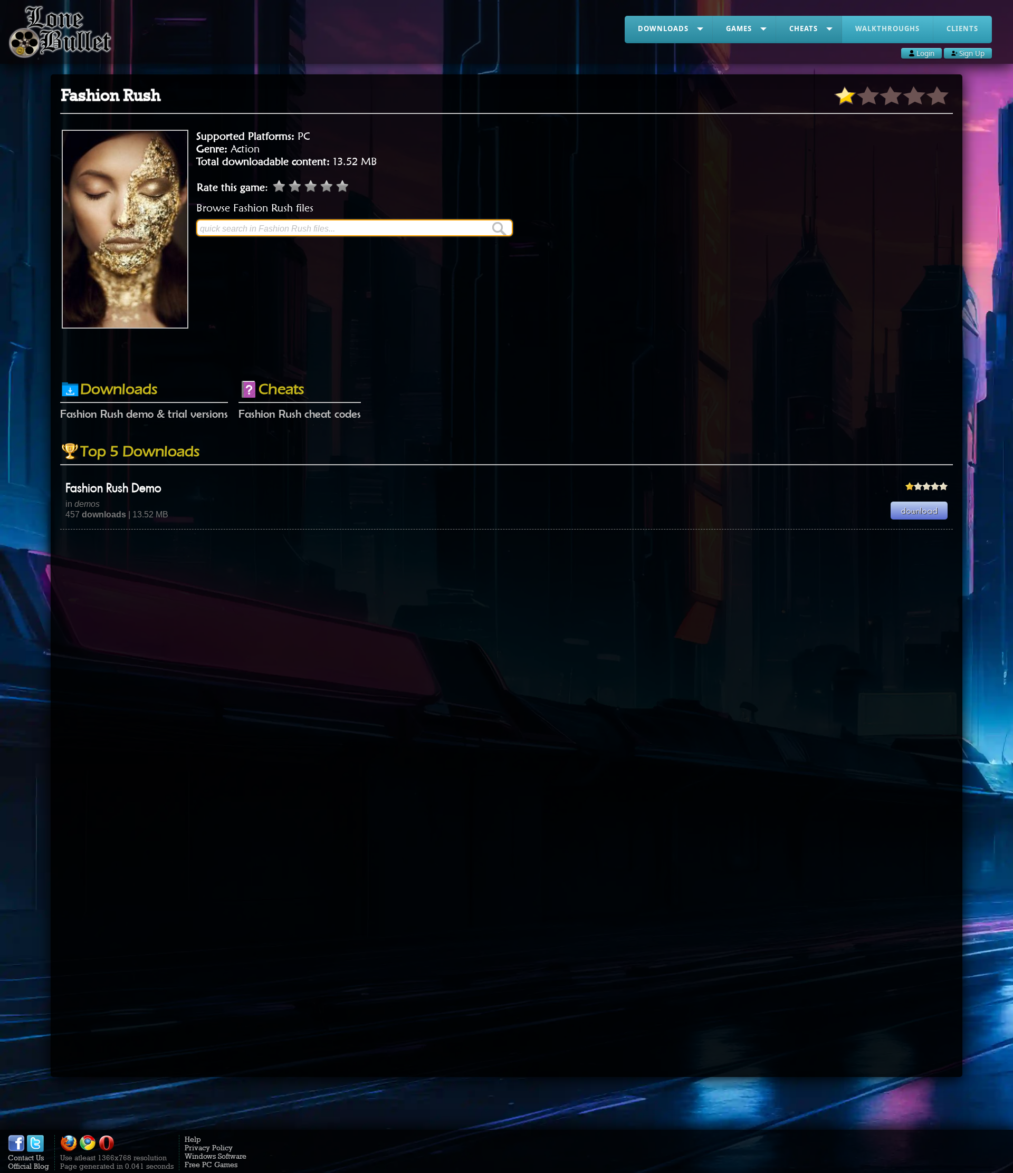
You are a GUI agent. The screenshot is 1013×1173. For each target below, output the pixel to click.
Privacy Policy (209, 1147)
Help (193, 1139)
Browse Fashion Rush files (254, 207)
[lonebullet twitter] (35, 1149)
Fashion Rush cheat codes (299, 413)
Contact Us (26, 1157)
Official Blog (28, 1166)
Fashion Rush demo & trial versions (144, 413)
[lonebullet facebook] (16, 1149)
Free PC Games (211, 1164)
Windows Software (215, 1156)
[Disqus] (506, 661)
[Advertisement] (506, 344)
